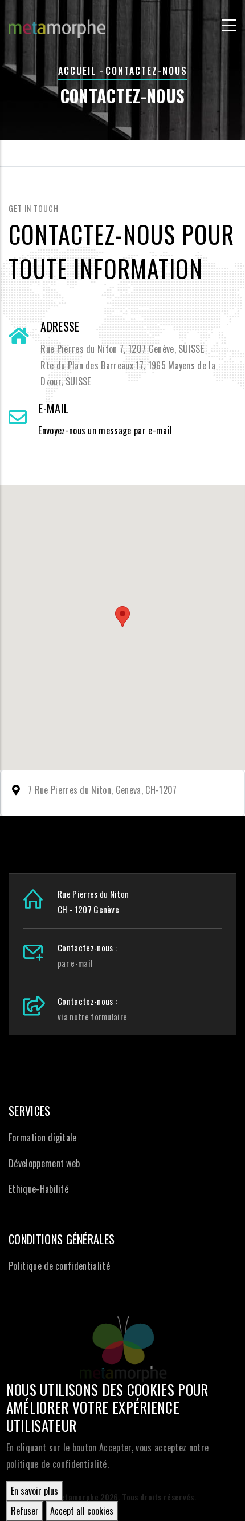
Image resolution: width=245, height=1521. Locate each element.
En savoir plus (34, 1491)
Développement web (44, 1163)
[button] (122, 617)
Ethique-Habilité (38, 1189)
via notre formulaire (92, 1016)
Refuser (25, 1511)
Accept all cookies (81, 1511)
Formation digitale (43, 1137)
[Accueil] (57, 23)
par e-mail (75, 963)
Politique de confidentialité (59, 1266)
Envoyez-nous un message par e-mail (105, 430)
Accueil (77, 71)
